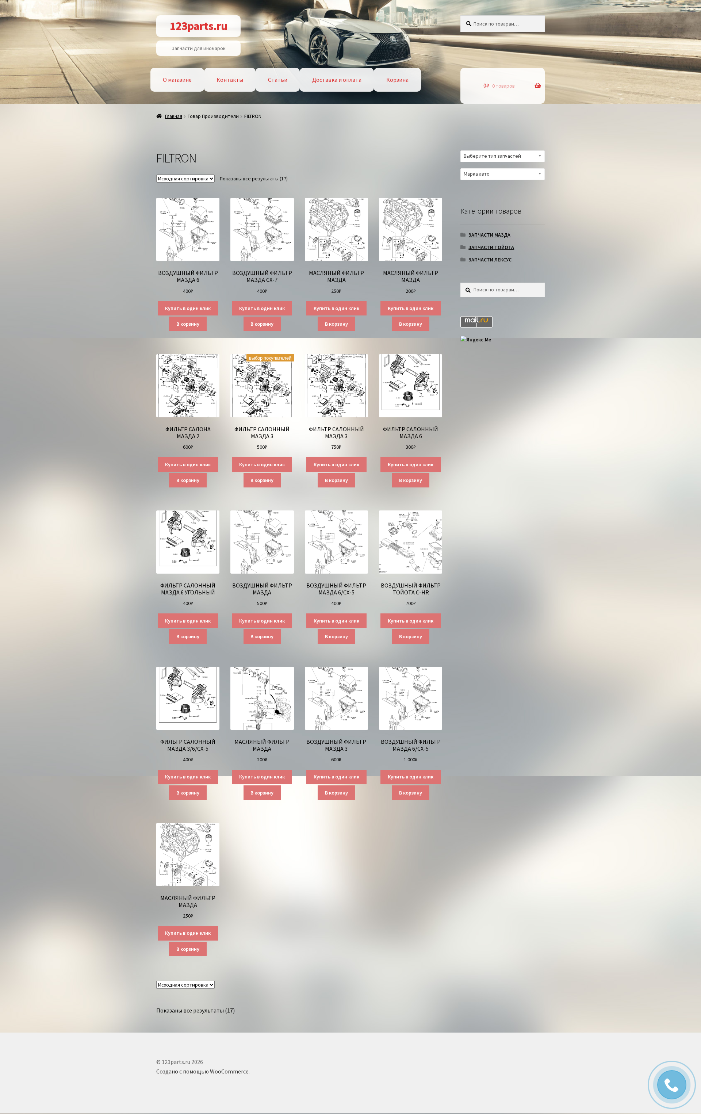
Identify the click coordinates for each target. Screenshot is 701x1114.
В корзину (187, 324)
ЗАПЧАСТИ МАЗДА (489, 234)
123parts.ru (198, 26)
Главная (173, 116)
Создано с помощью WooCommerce (202, 1071)
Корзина (397, 79)
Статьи (277, 79)
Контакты (230, 79)
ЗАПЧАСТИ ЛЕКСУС (490, 259)
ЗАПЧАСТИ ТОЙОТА (491, 247)
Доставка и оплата (336, 79)
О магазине (177, 79)
